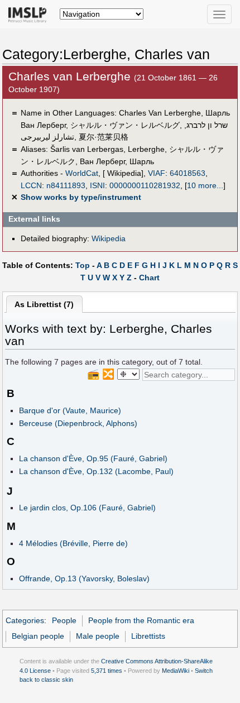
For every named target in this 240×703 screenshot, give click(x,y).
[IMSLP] (30, 14)
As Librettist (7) (44, 304)
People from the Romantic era (141, 620)
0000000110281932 (144, 185)
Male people (97, 636)
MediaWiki (175, 670)
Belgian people (38, 636)
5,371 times (106, 670)
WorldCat (81, 173)
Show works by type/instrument (81, 197)
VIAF (156, 173)
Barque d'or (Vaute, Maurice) (70, 410)
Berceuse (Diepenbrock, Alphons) (78, 423)
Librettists (148, 636)
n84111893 (65, 185)
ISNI (97, 185)
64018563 (187, 173)
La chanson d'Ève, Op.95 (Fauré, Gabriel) (93, 458)
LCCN (31, 185)
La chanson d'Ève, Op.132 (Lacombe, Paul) (96, 471)
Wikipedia (109, 238)
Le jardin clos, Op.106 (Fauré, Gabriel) (87, 507)
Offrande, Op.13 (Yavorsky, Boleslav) (84, 578)
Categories (25, 620)
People (64, 620)
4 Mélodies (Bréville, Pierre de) (73, 543)
